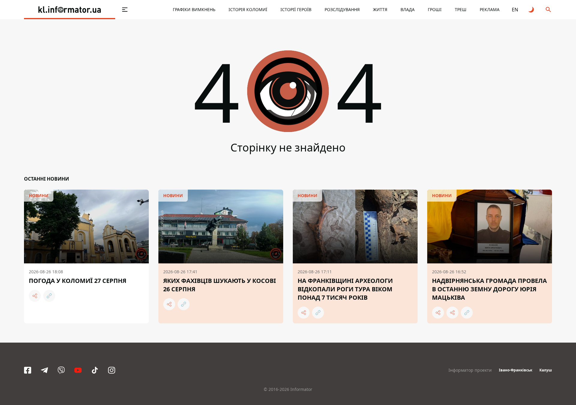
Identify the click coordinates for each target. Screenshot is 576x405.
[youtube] (78, 370)
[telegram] (44, 370)
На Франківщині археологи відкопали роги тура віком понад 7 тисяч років (345, 289)
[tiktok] (94, 370)
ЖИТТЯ (380, 9)
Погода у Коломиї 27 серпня (77, 281)
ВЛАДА (407, 9)
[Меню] (124, 9)
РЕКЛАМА (490, 9)
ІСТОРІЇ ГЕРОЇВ (295, 9)
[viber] (61, 370)
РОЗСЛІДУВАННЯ (342, 9)
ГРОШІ (435, 9)
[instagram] (111, 370)
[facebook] (27, 370)
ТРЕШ (460, 9)
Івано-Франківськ (515, 370)
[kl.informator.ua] (69, 9)
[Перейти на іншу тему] (531, 9)
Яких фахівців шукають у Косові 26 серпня (219, 285)
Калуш (545, 370)
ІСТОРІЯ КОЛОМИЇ (248, 9)
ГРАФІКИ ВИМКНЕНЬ (194, 9)
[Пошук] (548, 9)
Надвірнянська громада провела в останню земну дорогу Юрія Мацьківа (489, 289)
